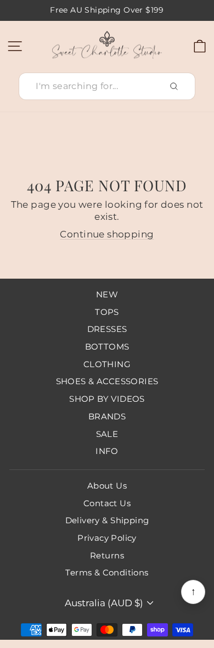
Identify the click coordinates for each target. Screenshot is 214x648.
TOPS (107, 312)
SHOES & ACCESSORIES (107, 381)
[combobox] (107, 86)
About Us (107, 485)
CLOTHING (107, 364)
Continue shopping (107, 234)
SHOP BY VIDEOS (107, 399)
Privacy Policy (107, 538)
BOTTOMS (107, 346)
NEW (107, 294)
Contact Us (107, 503)
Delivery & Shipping (107, 520)
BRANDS (107, 416)
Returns (107, 555)
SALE (107, 434)
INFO (107, 451)
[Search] (174, 86)
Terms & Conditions (106, 572)
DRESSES (107, 329)
